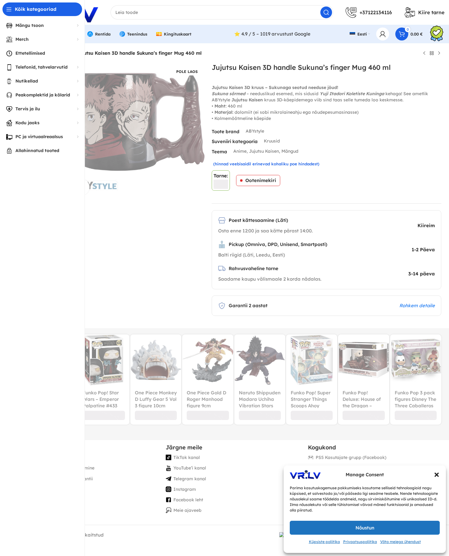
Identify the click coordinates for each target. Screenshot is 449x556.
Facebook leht (188, 500)
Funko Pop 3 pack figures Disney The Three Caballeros (415, 399)
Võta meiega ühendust (400, 541)
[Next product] (439, 53)
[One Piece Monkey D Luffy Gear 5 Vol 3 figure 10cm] (155, 360)
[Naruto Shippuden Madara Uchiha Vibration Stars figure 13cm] (259, 360)
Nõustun (364, 528)
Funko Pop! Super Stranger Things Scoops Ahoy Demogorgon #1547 (311, 406)
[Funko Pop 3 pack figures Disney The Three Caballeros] (415, 360)
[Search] (326, 12)
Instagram (184, 489)
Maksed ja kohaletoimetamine (62, 468)
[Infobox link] (436, 34)
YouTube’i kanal (189, 468)
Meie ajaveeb (187, 510)
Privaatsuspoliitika (360, 541)
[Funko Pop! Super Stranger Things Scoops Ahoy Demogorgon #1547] (311, 360)
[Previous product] (424, 53)
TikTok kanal (186, 457)
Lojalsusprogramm (51, 489)
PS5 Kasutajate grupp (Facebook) (351, 457)
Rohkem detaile (417, 305)
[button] (437, 475)
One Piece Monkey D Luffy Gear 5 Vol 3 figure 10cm (156, 399)
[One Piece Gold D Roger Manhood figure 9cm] (207, 360)
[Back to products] (431, 53)
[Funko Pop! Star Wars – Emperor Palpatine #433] (103, 360)
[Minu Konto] (382, 34)
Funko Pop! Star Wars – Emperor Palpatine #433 (101, 399)
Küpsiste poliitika (324, 541)
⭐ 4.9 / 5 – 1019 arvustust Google (272, 34)
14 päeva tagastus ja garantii (62, 479)
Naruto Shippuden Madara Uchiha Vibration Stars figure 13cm (260, 402)
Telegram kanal (189, 479)
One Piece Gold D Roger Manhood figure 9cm (206, 399)
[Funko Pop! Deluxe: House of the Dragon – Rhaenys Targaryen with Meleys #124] (363, 360)
